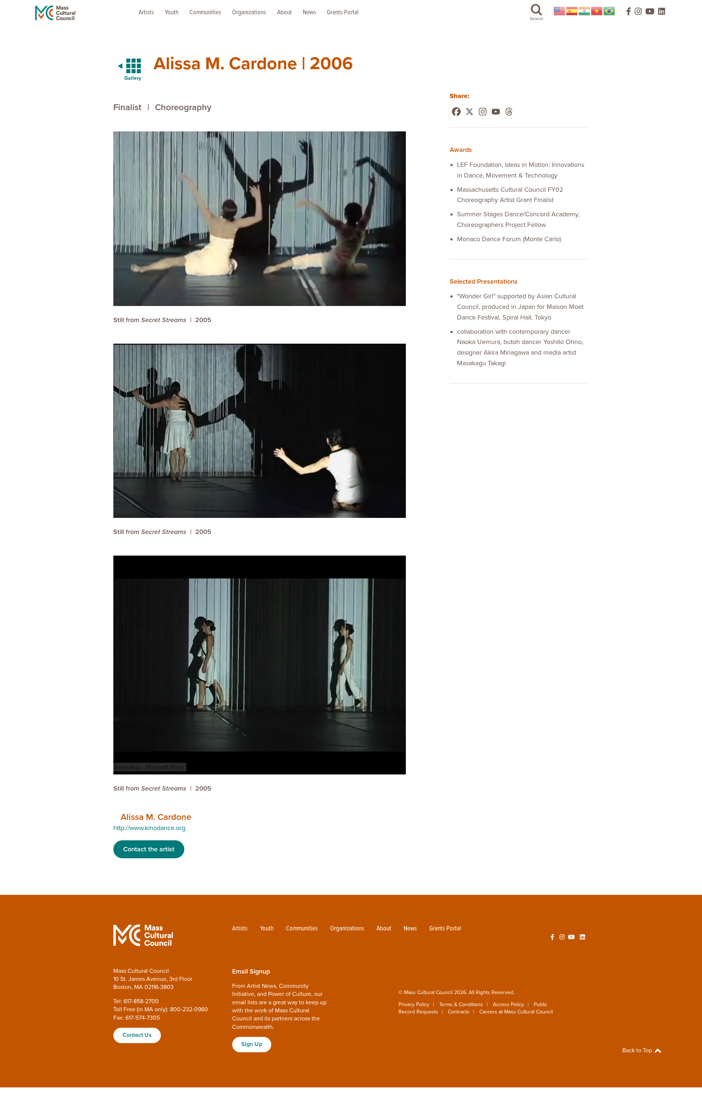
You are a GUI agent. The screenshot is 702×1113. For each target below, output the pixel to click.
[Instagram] (482, 111)
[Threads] (509, 111)
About (284, 12)
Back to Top (637, 1050)
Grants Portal (343, 12)
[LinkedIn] (661, 13)
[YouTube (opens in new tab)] (649, 13)
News (309, 12)
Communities (205, 12)
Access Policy (508, 1004)
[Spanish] (572, 11)
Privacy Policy (414, 1004)
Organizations (249, 12)
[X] (469, 111)
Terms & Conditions (461, 1004)
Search (536, 18)
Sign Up (251, 1044)
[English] (560, 11)
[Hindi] (584, 11)
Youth (171, 12)
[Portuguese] (609, 11)
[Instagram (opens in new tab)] (638, 13)
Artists (146, 12)
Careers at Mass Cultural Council (516, 1012)
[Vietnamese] (597, 11)
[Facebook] (456, 111)
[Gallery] (125, 66)
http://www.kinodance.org (149, 828)
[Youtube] (496, 111)
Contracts (458, 1012)
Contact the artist (148, 849)
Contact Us (137, 1035)
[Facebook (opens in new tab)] (625, 13)
